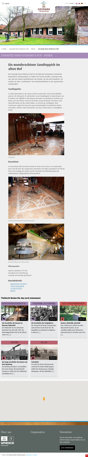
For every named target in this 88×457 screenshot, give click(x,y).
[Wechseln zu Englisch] (79, 3)
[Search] (85, 3)
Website (12, 291)
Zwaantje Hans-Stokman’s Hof (19, 49)
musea (33, 49)
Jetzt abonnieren (67, 448)
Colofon (35, 455)
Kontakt (72, 3)
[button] (44, 399)
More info (23, 319)
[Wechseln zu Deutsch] (82, 3)
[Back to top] (86, 455)
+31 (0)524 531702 (16, 288)
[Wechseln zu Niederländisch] (76, 3)
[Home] (67, 3)
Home (4, 49)
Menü (7, 3)
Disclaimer (29, 455)
